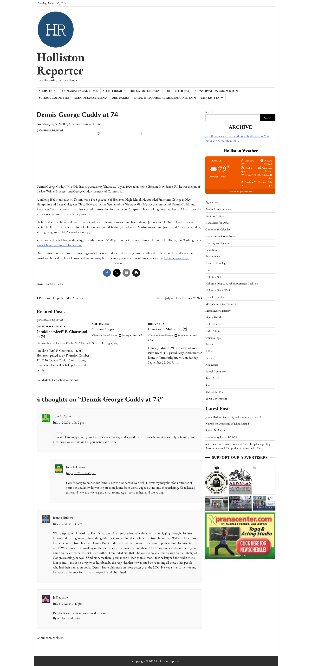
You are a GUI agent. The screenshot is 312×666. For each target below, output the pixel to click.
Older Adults (212, 331)
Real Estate (211, 364)
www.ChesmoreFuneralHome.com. (59, 245)
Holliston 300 (213, 277)
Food (208, 270)
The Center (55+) (177, 91)
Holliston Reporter (61, 63)
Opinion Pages (213, 337)
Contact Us (210, 98)
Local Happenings (215, 297)
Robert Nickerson (215, 430)
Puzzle (209, 358)
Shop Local (48, 91)
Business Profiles (214, 216)
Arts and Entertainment (218, 209)
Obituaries (120, 97)
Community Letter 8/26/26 (221, 437)
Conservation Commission (216, 91)
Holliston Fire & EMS (217, 290)
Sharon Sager (103, 329)
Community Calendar (80, 91)
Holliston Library (145, 91)
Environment (212, 256)
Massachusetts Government (220, 304)
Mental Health (213, 317)
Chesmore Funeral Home (85, 124)
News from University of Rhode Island (227, 423)
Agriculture (211, 202)
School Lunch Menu (90, 97)
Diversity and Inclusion (218, 243)
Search (209, 112)
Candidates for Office (217, 222)
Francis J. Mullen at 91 (167, 329)
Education (211, 250)
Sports (209, 385)
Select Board (114, 91)
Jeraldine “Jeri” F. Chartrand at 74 (62, 334)
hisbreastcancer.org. (176, 258)
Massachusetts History (218, 310)
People (61, 326)
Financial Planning (215, 263)
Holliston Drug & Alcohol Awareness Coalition (231, 283)
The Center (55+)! (215, 392)
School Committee (54, 97)
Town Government (216, 398)
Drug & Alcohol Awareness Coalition (165, 97)
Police (208, 351)
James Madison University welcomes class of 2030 (233, 417)
